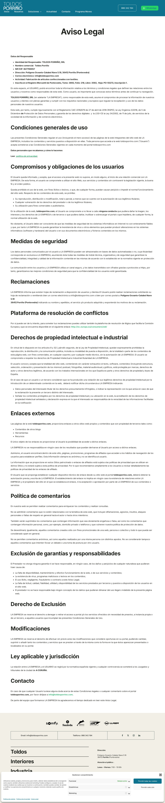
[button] (160, 775)
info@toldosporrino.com (37, 735)
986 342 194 (127, 8)
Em (22, 735)
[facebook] (122, 735)
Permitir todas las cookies (147, 781)
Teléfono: (77, 735)
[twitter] (128, 735)
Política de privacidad (23, 799)
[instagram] (133, 735)
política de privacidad (26, 156)
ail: (25, 735)
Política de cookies (9, 799)
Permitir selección (147, 787)
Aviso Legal (34, 799)
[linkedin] (139, 735)
